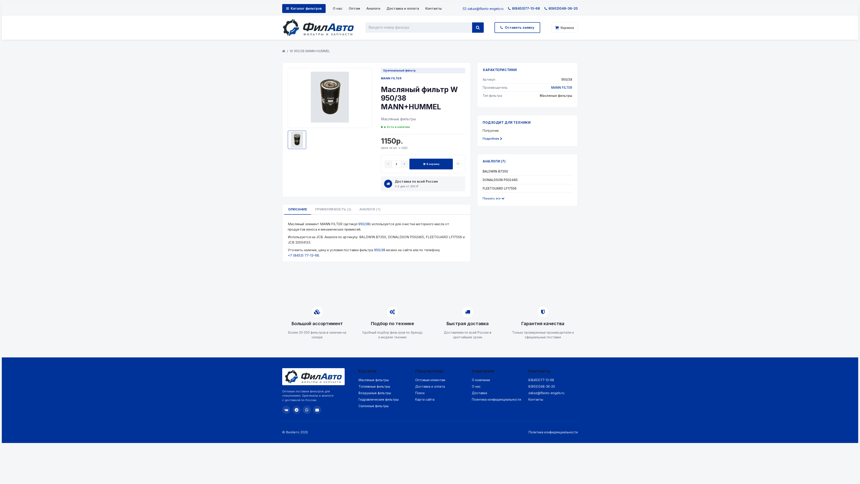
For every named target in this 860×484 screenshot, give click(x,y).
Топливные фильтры (374, 386)
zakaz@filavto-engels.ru (485, 9)
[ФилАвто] (318, 28)
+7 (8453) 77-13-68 (303, 255)
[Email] (317, 410)
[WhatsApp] (307, 410)
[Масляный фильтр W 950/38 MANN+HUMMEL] (329, 121)
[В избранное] (457, 164)
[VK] (286, 410)
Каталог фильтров (306, 8)
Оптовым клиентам (430, 380)
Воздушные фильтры (375, 393)
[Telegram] (296, 410)
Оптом (354, 8)
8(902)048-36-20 (563, 8)
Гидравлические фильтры (379, 399)
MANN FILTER (391, 78)
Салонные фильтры (374, 406)
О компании (481, 380)
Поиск (420, 393)
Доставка (479, 393)
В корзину (433, 164)
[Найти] (478, 27)
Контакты (433, 8)
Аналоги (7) (370, 209)
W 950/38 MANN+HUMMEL (310, 51)
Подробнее (491, 138)
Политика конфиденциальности (496, 399)
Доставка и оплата (403, 8)
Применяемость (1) (333, 209)
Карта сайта (424, 399)
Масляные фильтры (374, 380)
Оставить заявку (519, 27)
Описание (297, 209)
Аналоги (373, 8)
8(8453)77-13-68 (526, 8)
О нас (337, 8)
